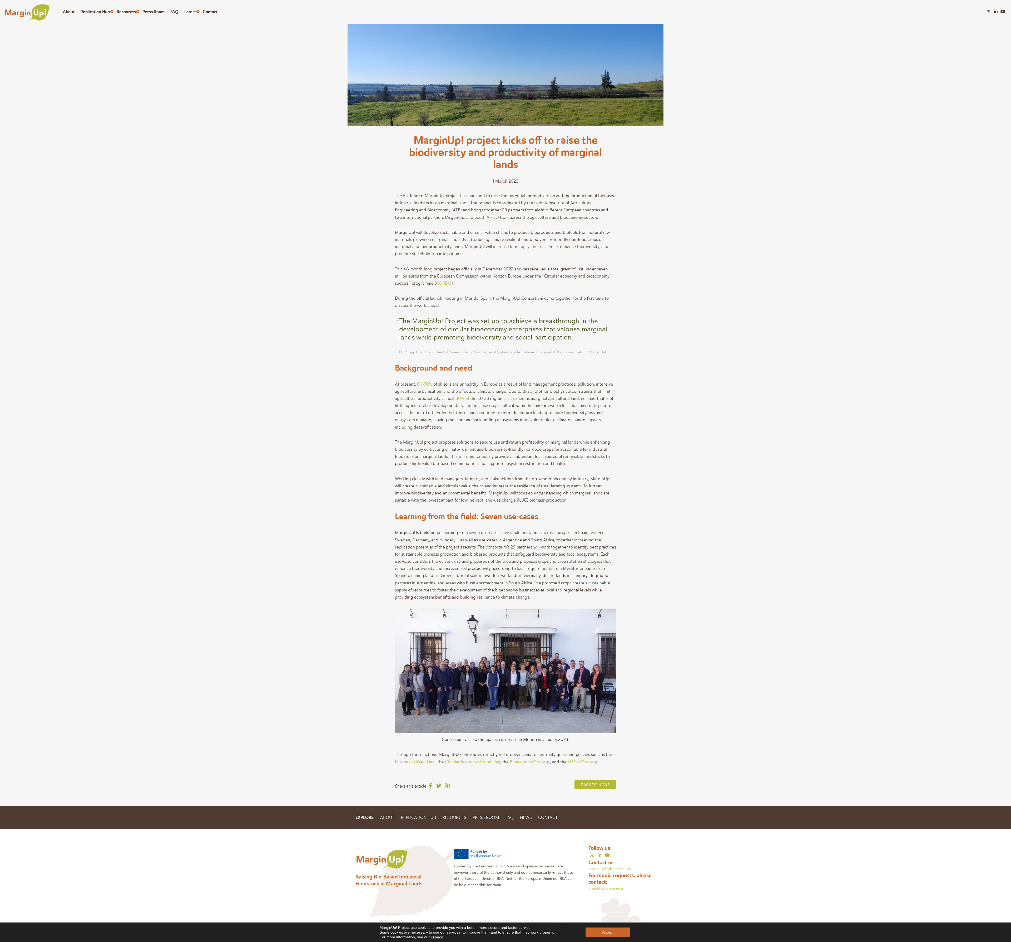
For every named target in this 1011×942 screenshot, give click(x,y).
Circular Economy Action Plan (472, 761)
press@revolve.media (605, 888)
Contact (210, 11)
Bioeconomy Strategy (530, 761)
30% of (462, 398)
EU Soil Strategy (583, 761)
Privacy (437, 937)
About (69, 11)
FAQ (174, 11)
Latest (190, 11)
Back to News (595, 785)
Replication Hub (95, 11)
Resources (126, 11)
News (526, 817)
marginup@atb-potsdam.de (610, 869)
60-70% (424, 384)
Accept (607, 932)
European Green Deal (415, 761)
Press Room (153, 11)
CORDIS (444, 283)
